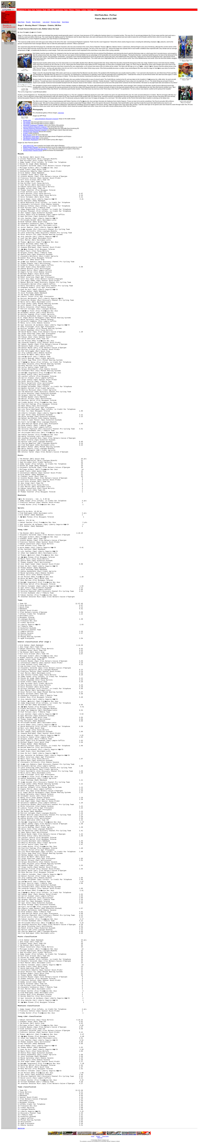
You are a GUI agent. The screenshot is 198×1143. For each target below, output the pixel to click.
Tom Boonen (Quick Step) (31, 136)
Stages (4, 13)
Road (44, 10)
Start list (4, 16)
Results (28, 22)
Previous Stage (55, 22)
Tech (33, 10)
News (29, 10)
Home (3, 11)
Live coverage (6, 14)
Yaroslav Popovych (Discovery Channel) (35, 128)
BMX (53, 10)
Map (3, 20)
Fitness (78, 10)
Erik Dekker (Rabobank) (30, 139)
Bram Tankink (27, 135)
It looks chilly (27, 120)
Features (38, 10)
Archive (98, 1136)
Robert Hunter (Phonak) (30, 147)
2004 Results (5, 22)
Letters (84, 10)
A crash (25, 133)
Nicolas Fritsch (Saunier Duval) (33, 150)
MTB (48, 10)
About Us (99, 1137)
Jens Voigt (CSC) (28, 145)
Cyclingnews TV (21, 10)
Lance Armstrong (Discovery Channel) (46, 119)
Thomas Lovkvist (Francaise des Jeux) (35, 149)
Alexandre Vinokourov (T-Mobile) (33, 125)
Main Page (21, 22)
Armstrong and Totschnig (31, 131)
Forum (95, 10)
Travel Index (105, 1136)
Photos (71, 10)
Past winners (5, 21)
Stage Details (36, 22)
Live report (46, 22)
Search (89, 10)
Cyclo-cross (59, 10)
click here (61, 113)
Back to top (21, 1128)
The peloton (27, 122)
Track (65, 10)
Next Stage (65, 22)
